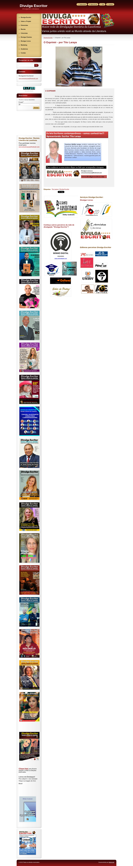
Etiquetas (47, 189)
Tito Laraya (55, 189)
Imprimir (111, 4)
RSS (103, 4)
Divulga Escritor (48, 37)
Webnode (111, 862)
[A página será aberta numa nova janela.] (79, 86)
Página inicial (82, 4)
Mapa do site (94, 4)
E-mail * (21, 102)
